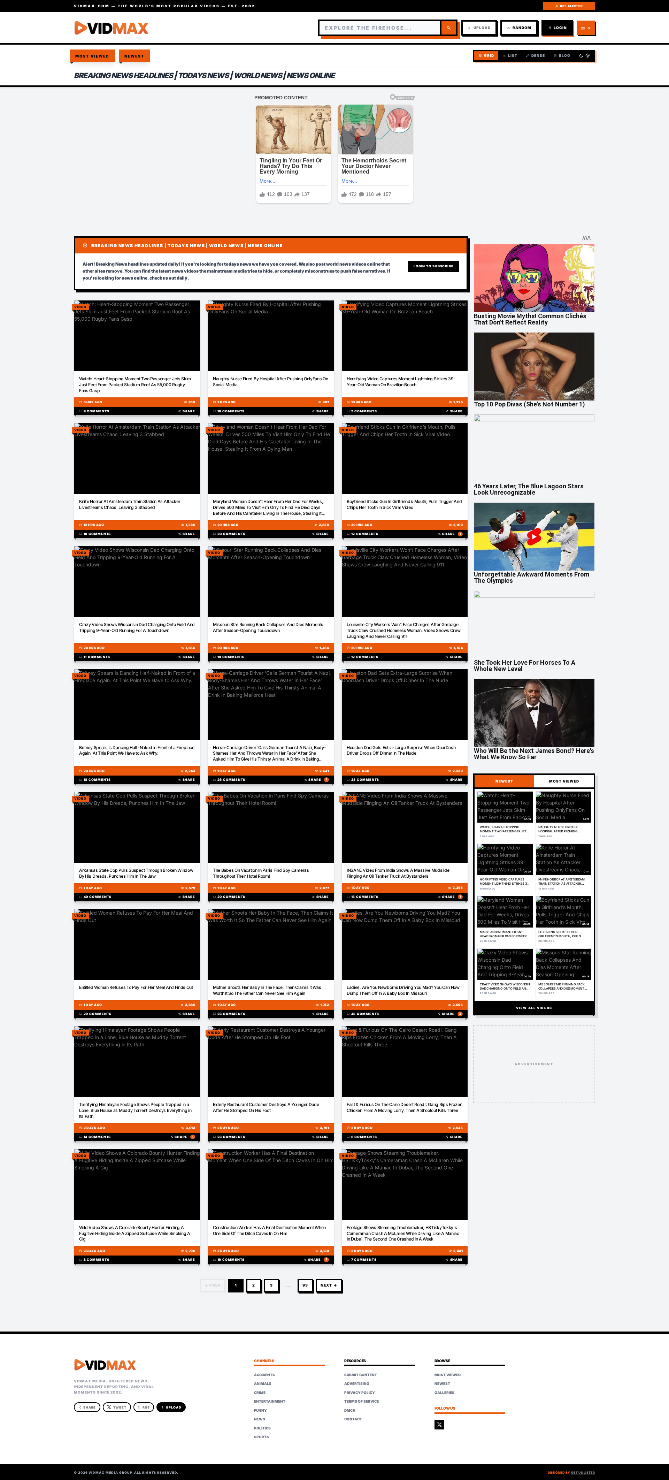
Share (186, 411)
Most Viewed (92, 56)
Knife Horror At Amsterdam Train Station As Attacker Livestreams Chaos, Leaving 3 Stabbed (129, 504)
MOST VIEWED (564, 781)
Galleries (444, 1392)
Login (557, 27)
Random (519, 27)
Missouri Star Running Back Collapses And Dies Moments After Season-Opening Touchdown (268, 627)
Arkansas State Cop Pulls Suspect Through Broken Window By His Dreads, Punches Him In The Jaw (136, 873)
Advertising (356, 1383)
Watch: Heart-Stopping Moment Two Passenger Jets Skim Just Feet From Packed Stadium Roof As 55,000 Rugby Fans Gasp (135, 384)
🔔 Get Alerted (569, 6)
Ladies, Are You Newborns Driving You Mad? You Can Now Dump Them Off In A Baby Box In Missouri (403, 990)
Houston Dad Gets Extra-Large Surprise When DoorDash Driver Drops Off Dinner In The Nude (401, 750)
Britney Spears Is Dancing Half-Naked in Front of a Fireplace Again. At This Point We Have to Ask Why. (136, 750)
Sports (261, 1437)
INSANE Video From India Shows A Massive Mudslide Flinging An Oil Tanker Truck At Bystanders (398, 873)
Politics (262, 1428)
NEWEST (504, 781)
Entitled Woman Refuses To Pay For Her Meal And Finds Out (136, 987)
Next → (329, 1285)
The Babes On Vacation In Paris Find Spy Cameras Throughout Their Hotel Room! (261, 873)
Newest (134, 56)
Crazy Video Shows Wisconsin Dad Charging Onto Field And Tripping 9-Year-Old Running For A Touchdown (137, 627)
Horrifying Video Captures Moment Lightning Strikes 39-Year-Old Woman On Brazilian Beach (401, 381)
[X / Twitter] (439, 1424)
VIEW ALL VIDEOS (534, 1008)
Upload (479, 27)
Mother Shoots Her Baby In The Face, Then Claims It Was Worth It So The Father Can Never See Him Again (267, 990)
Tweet (120, 1407)
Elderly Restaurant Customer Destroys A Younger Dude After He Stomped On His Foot (266, 1107)
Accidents (264, 1375)
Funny (260, 1410)
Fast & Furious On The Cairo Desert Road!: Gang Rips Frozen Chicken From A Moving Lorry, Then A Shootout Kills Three (404, 1107)
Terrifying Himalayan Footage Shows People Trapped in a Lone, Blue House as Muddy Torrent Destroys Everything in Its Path (135, 1110)
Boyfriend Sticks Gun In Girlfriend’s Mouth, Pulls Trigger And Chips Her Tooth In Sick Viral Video (404, 504)
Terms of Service (361, 1401)
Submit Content (360, 1375)
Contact (353, 1419)
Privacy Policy (359, 1392)
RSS (144, 1407)
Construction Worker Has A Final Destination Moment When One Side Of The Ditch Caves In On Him (269, 1230)
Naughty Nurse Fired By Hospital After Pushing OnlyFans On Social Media (270, 381)
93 (305, 1285)
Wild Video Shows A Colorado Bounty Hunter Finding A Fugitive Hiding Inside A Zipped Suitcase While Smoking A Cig (134, 1233)
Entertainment (269, 1401)
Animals (262, 1383)
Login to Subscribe (434, 266)
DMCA (349, 1410)
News (259, 1419)
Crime (260, 1392)
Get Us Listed (583, 1472)
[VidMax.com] (111, 28)
